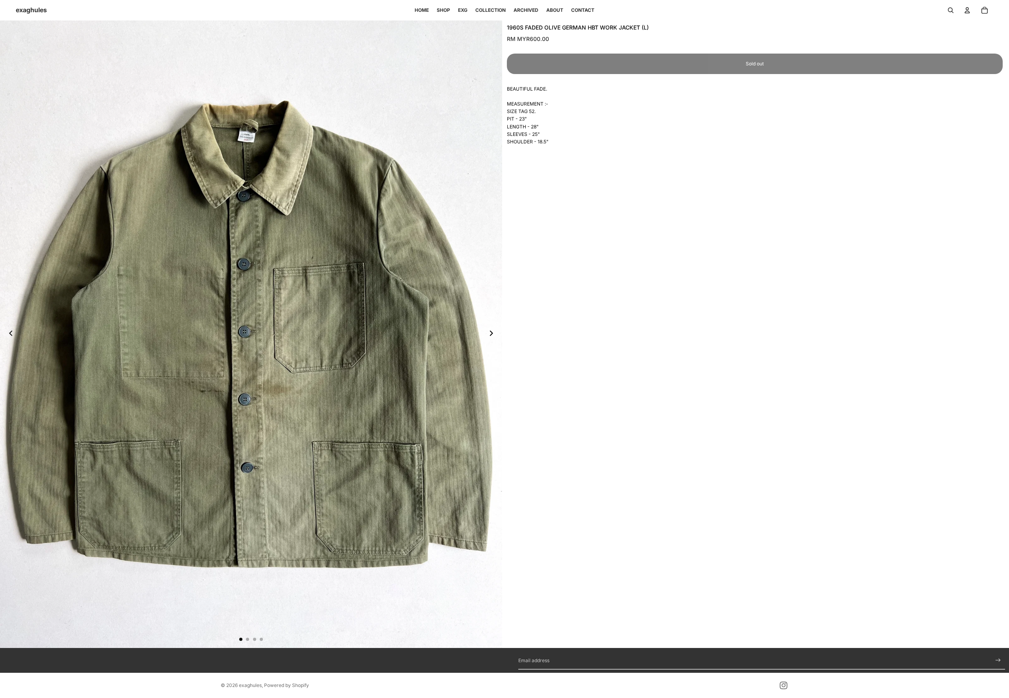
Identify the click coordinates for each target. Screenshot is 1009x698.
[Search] (950, 10)
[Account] (967, 10)
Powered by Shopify (286, 685)
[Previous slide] (8, 334)
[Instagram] (783, 685)
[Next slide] (493, 334)
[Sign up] (998, 660)
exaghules (250, 685)
